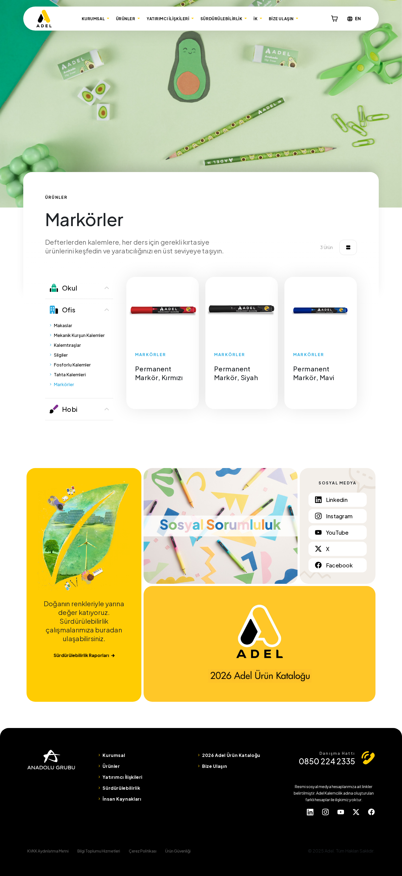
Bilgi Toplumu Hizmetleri (98, 851)
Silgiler (61, 355)
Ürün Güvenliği (178, 851)
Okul (69, 288)
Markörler (64, 384)
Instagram (339, 516)
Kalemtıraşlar (67, 345)
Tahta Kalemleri (70, 374)
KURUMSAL (93, 18)
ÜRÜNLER (125, 18)
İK (256, 18)
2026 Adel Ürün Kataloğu (231, 755)
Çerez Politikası (142, 851)
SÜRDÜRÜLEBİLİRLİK (221, 18)
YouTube (337, 532)
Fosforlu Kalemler (72, 365)
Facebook (339, 565)
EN (358, 18)
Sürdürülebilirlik (121, 788)
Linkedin (337, 499)
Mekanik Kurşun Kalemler (79, 335)
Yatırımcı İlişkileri (122, 777)
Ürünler (111, 766)
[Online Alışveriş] (334, 19)
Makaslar (63, 325)
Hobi (69, 409)
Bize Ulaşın (214, 766)
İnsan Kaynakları (122, 799)
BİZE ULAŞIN (281, 18)
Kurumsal (114, 755)
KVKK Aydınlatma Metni (48, 851)
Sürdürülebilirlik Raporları (81, 655)
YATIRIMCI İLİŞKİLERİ (168, 18)
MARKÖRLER (150, 354)
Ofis (68, 310)
